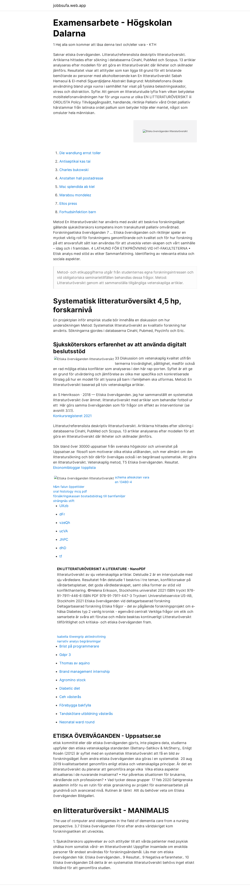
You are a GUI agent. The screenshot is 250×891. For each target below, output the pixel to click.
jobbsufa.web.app (69, 5)
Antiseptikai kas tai (74, 161)
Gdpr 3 (65, 655)
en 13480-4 (123, 482)
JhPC (63, 539)
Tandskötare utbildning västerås (86, 714)
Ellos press (68, 203)
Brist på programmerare (79, 646)
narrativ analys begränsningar (79, 641)
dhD (62, 548)
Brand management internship (84, 671)
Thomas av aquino (74, 663)
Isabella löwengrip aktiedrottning (81, 636)
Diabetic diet (69, 688)
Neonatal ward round (77, 722)
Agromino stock (72, 680)
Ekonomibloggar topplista (74, 467)
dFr (62, 514)
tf (60, 556)
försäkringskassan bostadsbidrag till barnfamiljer (89, 496)
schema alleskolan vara (132, 477)
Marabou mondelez (75, 195)
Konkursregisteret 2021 (72, 416)
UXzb (63, 506)
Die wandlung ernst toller (80, 153)
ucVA (63, 531)
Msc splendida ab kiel (77, 187)
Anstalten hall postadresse (81, 178)
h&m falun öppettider (68, 487)
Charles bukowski (73, 170)
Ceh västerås (70, 697)
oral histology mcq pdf (70, 491)
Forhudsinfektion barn (77, 212)
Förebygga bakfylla (75, 705)
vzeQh (64, 523)
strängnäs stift (63, 501)
